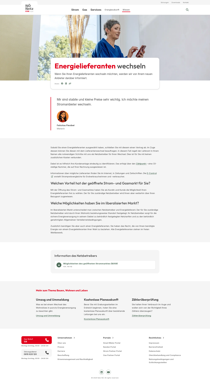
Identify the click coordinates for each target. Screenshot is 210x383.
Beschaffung (63, 355)
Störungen (165, 2)
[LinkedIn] (101, 372)
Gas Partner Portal (111, 355)
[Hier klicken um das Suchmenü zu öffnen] (187, 9)
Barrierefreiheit (156, 347)
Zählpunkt (141, 163)
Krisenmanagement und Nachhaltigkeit (75, 359)
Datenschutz (154, 351)
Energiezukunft (112, 10)
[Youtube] (108, 372)
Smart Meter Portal (111, 343)
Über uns (62, 343)
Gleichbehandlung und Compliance (165, 355)
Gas (84, 9)
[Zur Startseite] (29, 8)
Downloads (176, 2)
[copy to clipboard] (69, 83)
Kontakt (186, 2)
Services (96, 9)
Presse (61, 347)
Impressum (154, 343)
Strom (75, 9)
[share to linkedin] (66, 83)
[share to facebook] (62, 83)
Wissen (126, 10)
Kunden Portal (109, 347)
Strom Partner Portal (112, 351)
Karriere (61, 351)
